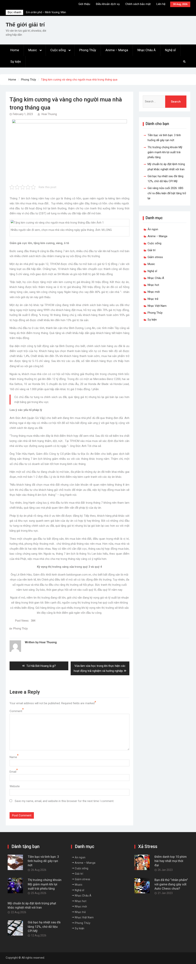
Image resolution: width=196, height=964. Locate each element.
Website (15, 786)
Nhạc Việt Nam (157, 306)
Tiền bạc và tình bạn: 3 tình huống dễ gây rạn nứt (43, 861)
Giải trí (151, 250)
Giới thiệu (84, 4)
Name (13, 757)
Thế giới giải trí (25, 25)
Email (13, 771)
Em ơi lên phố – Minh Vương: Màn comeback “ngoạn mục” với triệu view (48, 11)
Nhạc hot (153, 285)
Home (14, 50)
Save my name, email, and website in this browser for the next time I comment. (64, 801)
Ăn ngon (153, 229)
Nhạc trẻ (153, 299)
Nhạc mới (154, 292)
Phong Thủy (87, 50)
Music (32, 50)
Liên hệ (160, 4)
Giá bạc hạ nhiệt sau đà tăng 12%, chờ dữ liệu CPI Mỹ (44, 926)
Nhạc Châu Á (146, 50)
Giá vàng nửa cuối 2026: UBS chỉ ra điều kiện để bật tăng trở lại (167, 193)
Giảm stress (155, 257)
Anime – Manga (116, 50)
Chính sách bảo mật (138, 4)
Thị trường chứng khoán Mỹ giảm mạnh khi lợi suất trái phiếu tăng (165, 152)
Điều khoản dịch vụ (108, 4)
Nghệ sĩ (170, 50)
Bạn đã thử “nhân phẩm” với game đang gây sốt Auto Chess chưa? (171, 884)
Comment (16, 711)
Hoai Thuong (49, 114)
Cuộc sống (58, 50)
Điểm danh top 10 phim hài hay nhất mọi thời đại (170, 861)
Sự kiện (15, 61)
